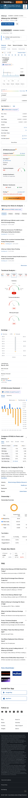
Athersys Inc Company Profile (12, 467)
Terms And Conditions (6, 780)
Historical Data (22, 49)
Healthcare (24, 485)
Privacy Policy (4, 784)
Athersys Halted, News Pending (10, 249)
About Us (17, 719)
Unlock (16, 461)
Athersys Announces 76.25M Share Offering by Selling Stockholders (11, 231)
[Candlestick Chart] (3, 52)
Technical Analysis (8, 270)
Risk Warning (4, 789)
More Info (7, 38)
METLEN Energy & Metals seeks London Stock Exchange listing (12, 221)
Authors (17, 728)
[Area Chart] (5, 52)
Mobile (3, 722)
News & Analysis (18, 45)
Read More (4, 478)
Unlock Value (22, 91)
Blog (2, 719)
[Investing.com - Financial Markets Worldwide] (9, 2)
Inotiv (16, 553)
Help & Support (19, 725)
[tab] (8, 275)
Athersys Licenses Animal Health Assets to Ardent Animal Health (14, 257)
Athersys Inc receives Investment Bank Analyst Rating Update (12, 240)
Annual (3, 395)
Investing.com (4, 234)
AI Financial (4, 553)
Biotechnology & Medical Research (17, 482)
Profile (8, 49)
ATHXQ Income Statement (10, 388)
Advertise (17, 722)
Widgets (3, 728)
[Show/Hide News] (10, 52)
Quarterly (9, 395)
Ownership (14, 49)
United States (23, 491)
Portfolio (3, 725)
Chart (9, 45)
